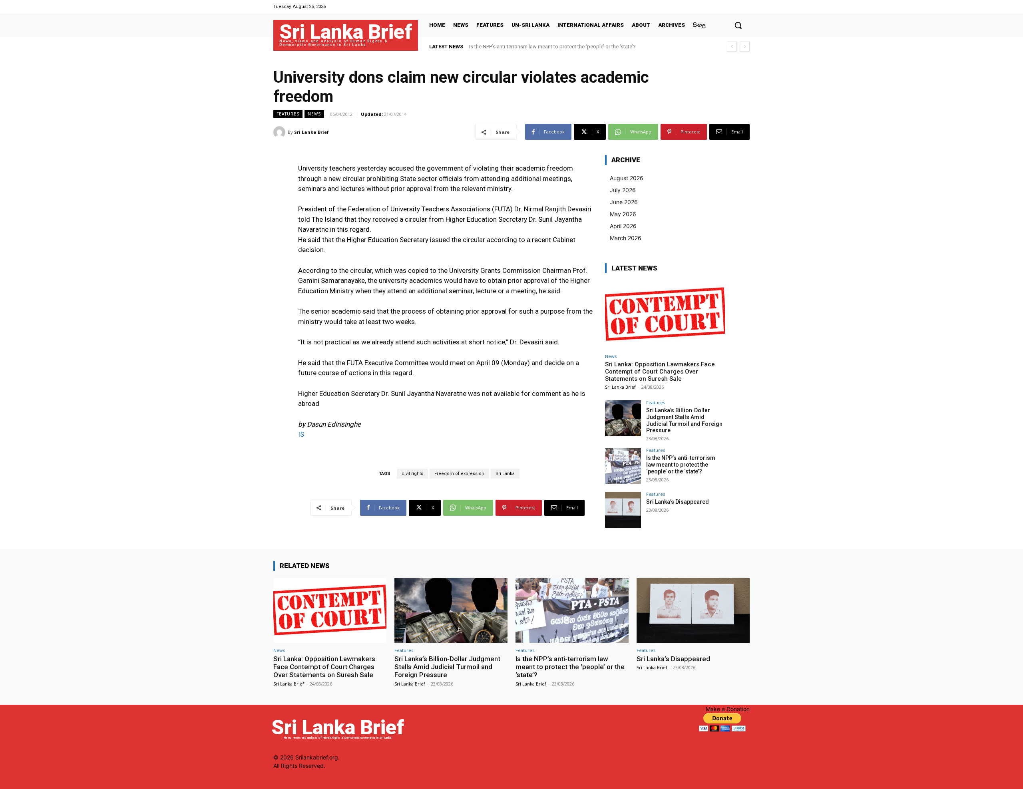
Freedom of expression (459, 473)
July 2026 (623, 190)
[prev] (732, 47)
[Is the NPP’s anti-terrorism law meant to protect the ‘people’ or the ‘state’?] (623, 466)
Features (288, 114)
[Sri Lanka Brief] (280, 132)
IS (301, 434)
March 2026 (625, 238)
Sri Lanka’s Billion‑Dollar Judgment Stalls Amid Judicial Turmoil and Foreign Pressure (684, 420)
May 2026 (623, 214)
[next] (745, 47)
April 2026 (623, 226)
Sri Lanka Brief (311, 132)
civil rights (412, 473)
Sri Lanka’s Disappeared (677, 502)
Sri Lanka (505, 473)
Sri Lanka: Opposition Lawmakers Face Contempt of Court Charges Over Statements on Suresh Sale (660, 371)
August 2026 (626, 178)
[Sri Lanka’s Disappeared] (623, 510)
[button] (738, 25)
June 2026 (624, 202)
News (314, 114)
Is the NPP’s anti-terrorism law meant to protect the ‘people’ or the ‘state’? (552, 47)
